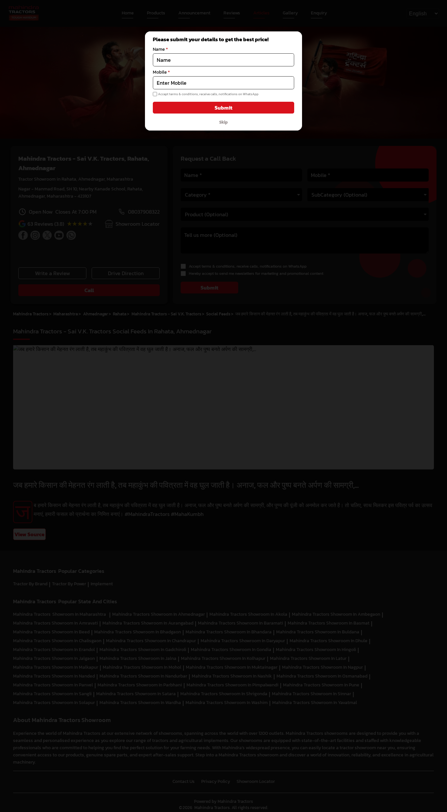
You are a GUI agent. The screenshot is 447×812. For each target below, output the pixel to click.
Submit (223, 108)
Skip (223, 122)
